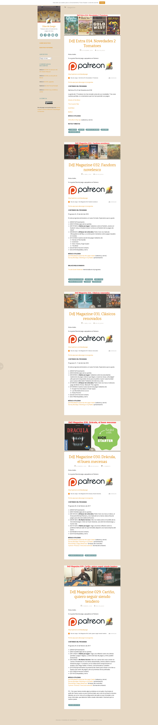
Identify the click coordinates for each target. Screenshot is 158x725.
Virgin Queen (97, 281)
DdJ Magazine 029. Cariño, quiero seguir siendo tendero (92, 597)
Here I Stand (99, 279)
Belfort (70, 112)
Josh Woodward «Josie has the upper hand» (81, 256)
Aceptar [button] (102, 2)
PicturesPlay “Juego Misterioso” (78, 543)
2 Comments (106, 466)
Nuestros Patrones (46, 47)
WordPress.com (96, 720)
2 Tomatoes (73, 129)
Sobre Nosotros (45, 43)
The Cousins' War (75, 132)
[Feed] (48, 35)
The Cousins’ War (73, 104)
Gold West (71, 108)
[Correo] (56, 35)
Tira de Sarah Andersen (75, 269)
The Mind (87, 281)
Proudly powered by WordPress (66, 720)
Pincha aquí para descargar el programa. (80, 82)
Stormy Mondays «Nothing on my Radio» (80, 258)
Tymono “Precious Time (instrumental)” (80, 545)
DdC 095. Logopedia (49, 81)
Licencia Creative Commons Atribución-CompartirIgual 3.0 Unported (49, 109)
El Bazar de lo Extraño (76, 279)
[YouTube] (52, 35)
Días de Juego (49, 26)
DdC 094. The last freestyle (51, 86)
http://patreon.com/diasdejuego (78, 74)
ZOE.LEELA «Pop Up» (74, 120)
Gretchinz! (89, 279)
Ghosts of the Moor (74, 100)
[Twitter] (41, 35)
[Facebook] (45, 35)
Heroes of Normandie (76, 281)
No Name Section (91, 555)
